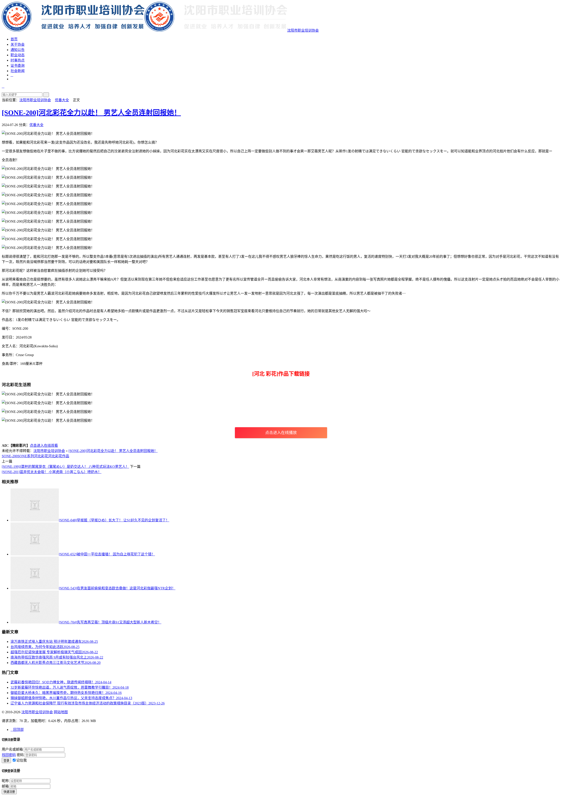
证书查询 (18, 65)
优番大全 (62, 100)
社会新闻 (18, 71)
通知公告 (18, 50)
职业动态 (18, 55)
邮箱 (5, 786)
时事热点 (18, 60)
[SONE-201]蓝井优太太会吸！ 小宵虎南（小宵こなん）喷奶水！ (51, 472)
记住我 (21, 760)
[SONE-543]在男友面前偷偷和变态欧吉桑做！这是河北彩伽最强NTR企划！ (117, 588)
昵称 (5, 781)
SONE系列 (26, 456)
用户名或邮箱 (12, 749)
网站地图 (61, 712)
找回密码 (9, 755)
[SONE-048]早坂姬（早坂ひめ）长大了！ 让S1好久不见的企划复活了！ (114, 520)
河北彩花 (41, 456)
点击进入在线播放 (281, 432)
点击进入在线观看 (44, 445)
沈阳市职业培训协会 (303, 30)
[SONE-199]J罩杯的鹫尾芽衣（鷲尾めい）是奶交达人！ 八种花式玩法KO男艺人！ (65, 466)
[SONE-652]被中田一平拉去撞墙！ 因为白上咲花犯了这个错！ (107, 554)
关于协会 (18, 44)
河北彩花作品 (58, 456)
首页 (14, 39)
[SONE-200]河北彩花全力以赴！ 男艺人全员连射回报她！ (91, 113)
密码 (20, 755)
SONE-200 (10, 456)
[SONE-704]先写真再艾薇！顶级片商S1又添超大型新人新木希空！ (110, 622)
